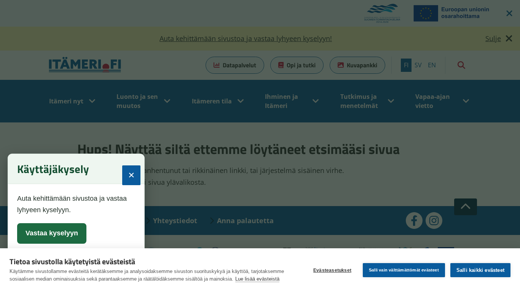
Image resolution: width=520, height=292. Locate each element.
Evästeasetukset (332, 270)
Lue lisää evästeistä (257, 279)
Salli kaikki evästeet (480, 270)
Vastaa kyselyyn (52, 233)
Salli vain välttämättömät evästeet (404, 270)
